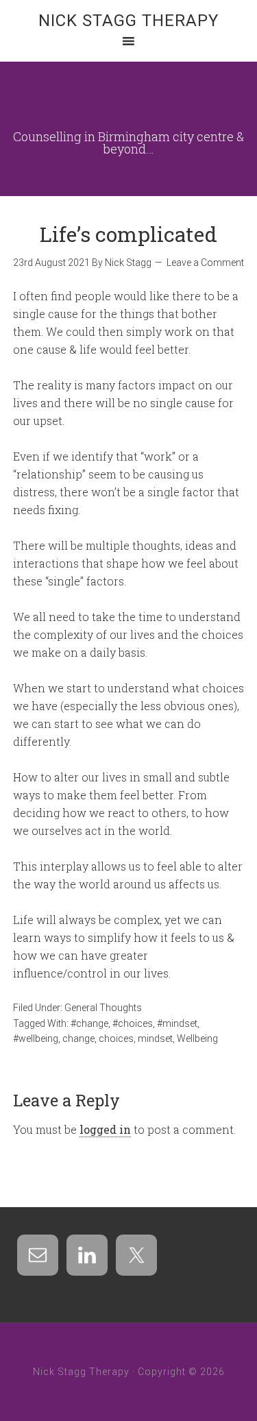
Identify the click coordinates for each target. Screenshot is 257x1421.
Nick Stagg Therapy (128, 20)
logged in (105, 1129)
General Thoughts (103, 1007)
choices (116, 1038)
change (78, 1038)
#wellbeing (35, 1038)
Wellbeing (197, 1038)
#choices (132, 1023)
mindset (155, 1038)
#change (89, 1023)
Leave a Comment (205, 262)
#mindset (177, 1023)
